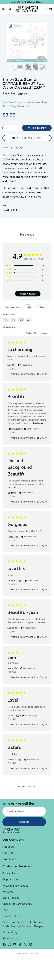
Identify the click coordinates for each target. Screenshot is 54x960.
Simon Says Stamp (30, 953)
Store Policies (10, 898)
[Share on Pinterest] (21, 148)
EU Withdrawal (11, 938)
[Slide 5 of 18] (43, 66)
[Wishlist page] (46, 9)
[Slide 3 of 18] (28, 66)
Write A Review (28, 293)
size (6, 320)
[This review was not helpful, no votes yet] (43, 373)
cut (28, 320)
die (13, 320)
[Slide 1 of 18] (12, 66)
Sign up (24, 822)
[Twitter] (25, 944)
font (21, 320)
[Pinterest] (30, 944)
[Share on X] (16, 148)
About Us (8, 847)
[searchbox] (14, 307)
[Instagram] (9, 944)
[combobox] (38, 333)
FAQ (5, 910)
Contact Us (8, 873)
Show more (9, 326)
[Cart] (50, 9)
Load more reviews (27, 786)
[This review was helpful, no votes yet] (38, 373)
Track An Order (11, 916)
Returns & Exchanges (15, 885)
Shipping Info (10, 879)
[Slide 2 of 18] (20, 66)
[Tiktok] (20, 944)
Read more (38, 423)
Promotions (9, 859)
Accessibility (9, 932)
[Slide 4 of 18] (35, 66)
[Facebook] (4, 944)
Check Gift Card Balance (17, 904)
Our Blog (8, 853)
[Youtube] (14, 944)
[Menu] (3, 9)
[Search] (10, 9)
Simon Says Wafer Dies (16, 106)
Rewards (7, 891)
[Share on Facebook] (12, 148)
